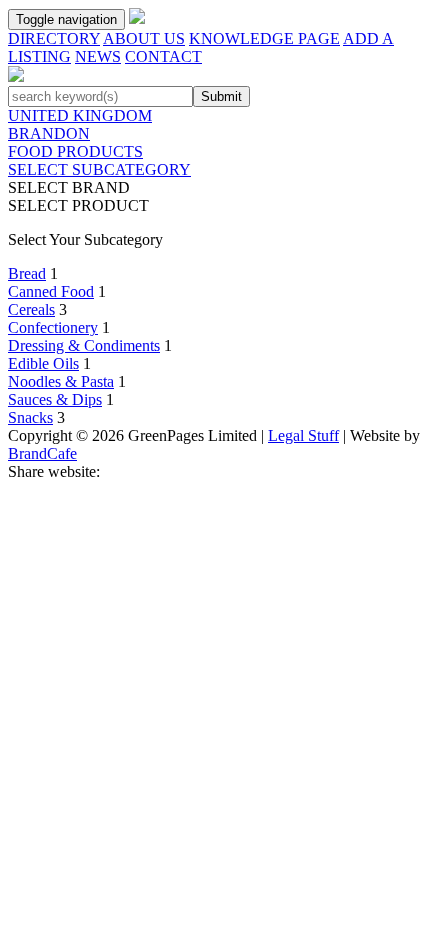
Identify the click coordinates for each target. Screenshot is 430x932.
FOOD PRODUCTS (75, 151)
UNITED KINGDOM (80, 115)
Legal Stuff (303, 435)
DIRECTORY (54, 38)
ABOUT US (144, 38)
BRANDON (49, 133)
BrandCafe (42, 453)
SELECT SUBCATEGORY (99, 169)
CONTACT (163, 56)
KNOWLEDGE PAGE (264, 38)
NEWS (98, 56)
